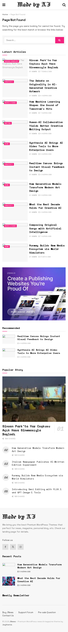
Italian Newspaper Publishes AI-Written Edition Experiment (38, 463)
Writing (8, 123)
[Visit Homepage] (33, 5)
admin (34, 71)
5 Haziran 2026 (45, 154)
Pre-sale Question (47, 612)
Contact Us (8, 615)
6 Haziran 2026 (45, 134)
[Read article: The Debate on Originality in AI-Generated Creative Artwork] (15, 88)
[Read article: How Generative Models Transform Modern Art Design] (15, 191)
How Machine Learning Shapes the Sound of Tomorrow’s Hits (44, 105)
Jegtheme (7, 624)
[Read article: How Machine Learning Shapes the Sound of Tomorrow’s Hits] (15, 109)
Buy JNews (7, 612)
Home (5, 14)
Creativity (9, 82)
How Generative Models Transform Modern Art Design (45, 187)
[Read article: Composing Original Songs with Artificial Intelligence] (15, 232)
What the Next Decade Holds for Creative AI (45, 206)
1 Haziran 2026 (45, 236)
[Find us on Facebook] (5, 547)
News (7, 144)
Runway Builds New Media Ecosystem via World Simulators (47, 249)
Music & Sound (10, 103)
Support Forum (25, 612)
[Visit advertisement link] (34, 293)
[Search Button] (64, 5)
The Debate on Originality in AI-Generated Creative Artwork (43, 86)
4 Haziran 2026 (46, 175)
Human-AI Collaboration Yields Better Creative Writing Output (46, 125)
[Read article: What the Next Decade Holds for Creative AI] (15, 212)
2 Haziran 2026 (45, 212)
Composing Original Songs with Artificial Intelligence (45, 228)
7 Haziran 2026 (45, 113)
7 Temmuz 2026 (46, 71)
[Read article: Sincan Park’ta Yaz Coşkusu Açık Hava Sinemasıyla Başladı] (15, 67)
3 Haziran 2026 (45, 195)
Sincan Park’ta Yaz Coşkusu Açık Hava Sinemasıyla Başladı (43, 63)
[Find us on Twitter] (13, 547)
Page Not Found (17, 14)
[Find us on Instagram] (21, 547)
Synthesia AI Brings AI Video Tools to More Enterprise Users (46, 146)
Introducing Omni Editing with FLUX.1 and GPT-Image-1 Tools (37, 491)
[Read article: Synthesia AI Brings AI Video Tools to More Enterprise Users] (15, 150)
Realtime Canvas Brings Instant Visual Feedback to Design (47, 166)
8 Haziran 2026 (46, 96)
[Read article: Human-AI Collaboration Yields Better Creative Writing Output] (15, 129)
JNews (13, 621)
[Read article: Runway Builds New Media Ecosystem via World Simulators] (15, 253)
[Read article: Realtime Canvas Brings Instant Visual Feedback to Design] (15, 170)
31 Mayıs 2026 (45, 257)
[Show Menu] (3, 5)
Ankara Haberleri (11, 61)
